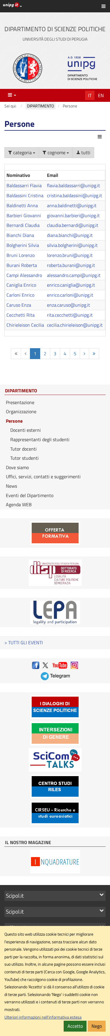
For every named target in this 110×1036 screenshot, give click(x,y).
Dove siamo (17, 467)
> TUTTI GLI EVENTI (23, 642)
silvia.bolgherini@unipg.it (72, 245)
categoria (22, 152)
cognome (56, 152)
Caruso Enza (18, 304)
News (11, 485)
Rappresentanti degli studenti (40, 439)
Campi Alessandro (24, 275)
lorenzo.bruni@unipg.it (70, 255)
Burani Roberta (21, 265)
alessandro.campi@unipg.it (74, 275)
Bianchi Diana (20, 235)
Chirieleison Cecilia (25, 324)
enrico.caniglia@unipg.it (71, 284)
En (101, 95)
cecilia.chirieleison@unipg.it (75, 324)
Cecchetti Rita (20, 314)
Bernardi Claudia (23, 225)
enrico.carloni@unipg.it (70, 294)
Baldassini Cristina (24, 195)
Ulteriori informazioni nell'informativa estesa (43, 1017)
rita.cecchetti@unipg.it (70, 314)
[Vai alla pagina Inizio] (16, 353)
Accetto (75, 1026)
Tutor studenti (24, 457)
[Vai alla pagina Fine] (94, 353)
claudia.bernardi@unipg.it (72, 225)
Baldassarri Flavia (24, 185)
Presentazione (20, 402)
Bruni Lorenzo (20, 255)
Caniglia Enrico (21, 284)
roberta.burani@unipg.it (71, 265)
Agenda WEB (19, 504)
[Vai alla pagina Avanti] (84, 353)
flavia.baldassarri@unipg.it (73, 185)
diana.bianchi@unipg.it (70, 235)
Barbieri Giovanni (23, 215)
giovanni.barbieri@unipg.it (73, 215)
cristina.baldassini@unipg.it (74, 195)
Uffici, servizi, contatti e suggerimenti (43, 476)
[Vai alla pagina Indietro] (25, 353)
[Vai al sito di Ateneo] (27, 68)
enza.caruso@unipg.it (68, 304)
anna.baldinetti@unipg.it (72, 205)
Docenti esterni (25, 430)
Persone (14, 420)
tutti (85, 152)
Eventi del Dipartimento (29, 495)
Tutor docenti (23, 448)
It (90, 95)
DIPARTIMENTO (21, 391)
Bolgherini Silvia (22, 245)
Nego (97, 1026)
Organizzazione (21, 411)
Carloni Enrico (20, 294)
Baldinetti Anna (22, 205)
